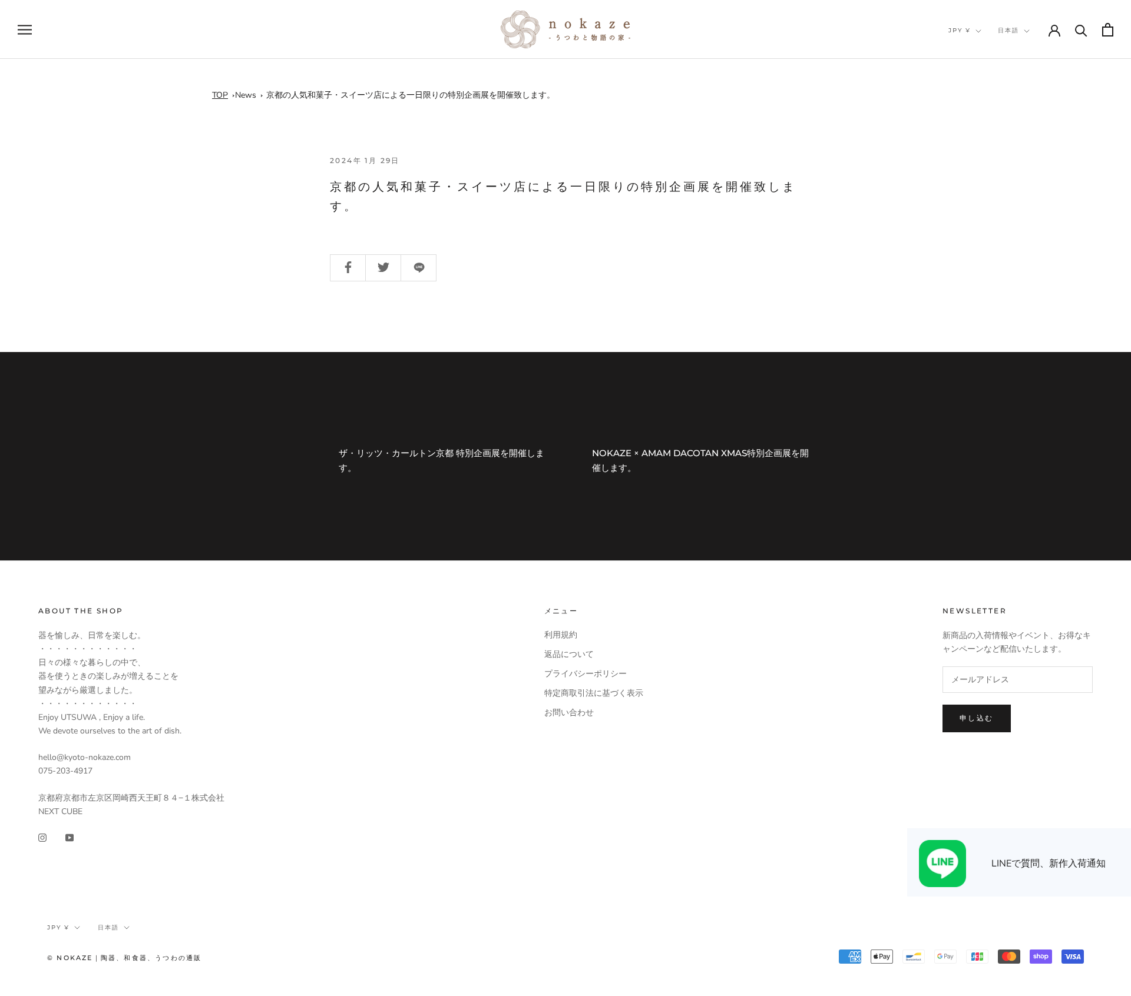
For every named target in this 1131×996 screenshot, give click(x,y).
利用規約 (560, 634)
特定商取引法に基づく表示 (593, 693)
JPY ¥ (959, 30)
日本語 (1008, 30)
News (245, 95)
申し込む (977, 717)
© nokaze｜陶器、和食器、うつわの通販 (124, 958)
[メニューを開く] (25, 30)
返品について (569, 654)
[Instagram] (42, 837)
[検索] (1081, 30)
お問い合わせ (569, 712)
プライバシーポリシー (585, 673)
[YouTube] (69, 837)
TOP (220, 95)
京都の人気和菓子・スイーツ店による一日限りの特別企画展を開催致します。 (410, 95)
